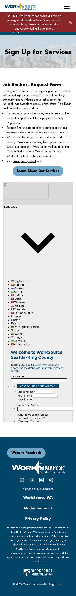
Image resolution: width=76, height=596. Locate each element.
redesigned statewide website (24, 20)
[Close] (70, 22)
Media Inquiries (38, 508)
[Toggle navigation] (67, 6)
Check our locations (19, 147)
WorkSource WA (38, 497)
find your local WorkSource (34, 151)
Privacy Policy (38, 519)
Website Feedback (26, 452)
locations (12, 132)
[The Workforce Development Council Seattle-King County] (38, 572)
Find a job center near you (38, 156)
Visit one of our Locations (38, 489)
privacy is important (24, 161)
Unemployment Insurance (47, 113)
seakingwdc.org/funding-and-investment (31, 544)
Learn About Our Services (38, 171)
